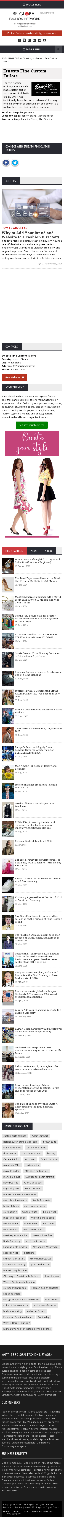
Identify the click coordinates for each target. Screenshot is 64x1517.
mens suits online (42, 1235)
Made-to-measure (12, 1462)
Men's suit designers (22, 1415)
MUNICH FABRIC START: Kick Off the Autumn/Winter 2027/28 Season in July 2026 (37, 693)
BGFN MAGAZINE (10, 58)
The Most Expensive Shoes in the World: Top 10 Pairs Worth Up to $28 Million (38, 580)
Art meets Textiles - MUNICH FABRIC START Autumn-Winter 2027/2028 (37, 636)
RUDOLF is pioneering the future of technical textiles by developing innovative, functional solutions (35, 825)
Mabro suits (31, 1223)
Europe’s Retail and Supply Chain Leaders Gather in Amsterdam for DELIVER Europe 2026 (34, 749)
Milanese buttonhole (36, 1171)
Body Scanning (11, 1241)
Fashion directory (43, 1367)
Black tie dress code (14, 1217)
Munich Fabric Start (14, 1258)
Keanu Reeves (33, 1188)
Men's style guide (22, 1367)
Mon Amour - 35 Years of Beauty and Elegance (36, 767)
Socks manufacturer (45, 1305)
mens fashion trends (15, 1200)
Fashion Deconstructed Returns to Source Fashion (38, 711)
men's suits (30, 1363)
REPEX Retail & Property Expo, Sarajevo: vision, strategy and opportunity (38, 1030)
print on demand (40, 1264)
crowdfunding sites (41, 1258)
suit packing (10, 1211)
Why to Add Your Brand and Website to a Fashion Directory (30, 234)
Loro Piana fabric (36, 1147)
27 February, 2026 (51, 263)
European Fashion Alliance (18, 1317)
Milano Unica (10, 1229)
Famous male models (15, 1246)
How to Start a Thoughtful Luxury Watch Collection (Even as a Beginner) (37, 561)
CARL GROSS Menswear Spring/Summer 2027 (38, 730)
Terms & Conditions (42, 1511)
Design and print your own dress (21, 1299)
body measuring (12, 1311)
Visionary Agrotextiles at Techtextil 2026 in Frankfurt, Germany (38, 899)
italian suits (32, 1165)
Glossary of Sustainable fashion (21, 1276)
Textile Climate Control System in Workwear (34, 805)
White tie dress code (42, 1217)
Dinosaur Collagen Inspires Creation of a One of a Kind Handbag (38, 673)
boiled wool (49, 1211)
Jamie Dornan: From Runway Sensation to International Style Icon (37, 655)
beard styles (52, 1276)
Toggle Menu (33, 4)
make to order (11, 1171)
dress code (9, 1153)
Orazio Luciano (49, 1159)
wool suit (30, 1159)
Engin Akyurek (11, 1188)
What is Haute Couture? (16, 1322)
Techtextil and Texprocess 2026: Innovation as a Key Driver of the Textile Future (38, 1050)
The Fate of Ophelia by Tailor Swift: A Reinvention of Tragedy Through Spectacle (36, 1106)
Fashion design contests (44, 1287)
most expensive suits (15, 1235)
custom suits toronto (14, 1135)
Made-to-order (32, 1462)
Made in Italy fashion (15, 1270)
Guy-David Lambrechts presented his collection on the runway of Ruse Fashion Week (38, 918)
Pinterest (29, 40)
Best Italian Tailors (33, 1229)
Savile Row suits (41, 1200)
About (16, 1511)
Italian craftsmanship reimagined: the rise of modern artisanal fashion (36, 1068)
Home (6, 1511)
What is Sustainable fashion (19, 1282)
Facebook (19, 40)
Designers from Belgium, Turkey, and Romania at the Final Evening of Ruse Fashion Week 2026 (36, 975)
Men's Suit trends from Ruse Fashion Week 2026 (36, 786)
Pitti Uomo (48, 1223)
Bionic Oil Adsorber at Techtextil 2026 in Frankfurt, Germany (38, 880)
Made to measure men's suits (19, 1194)
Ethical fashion (11, 1293)
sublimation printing (14, 1264)
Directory (28, 58)
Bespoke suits (9, 1490)
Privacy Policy (14, 1513)
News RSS (29, 1507)
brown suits (49, 1141)
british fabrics (11, 1206)
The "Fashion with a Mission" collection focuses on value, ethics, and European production (37, 937)
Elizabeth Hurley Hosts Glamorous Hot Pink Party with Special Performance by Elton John (38, 862)
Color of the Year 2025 (15, 1305)
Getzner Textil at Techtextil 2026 (33, 841)
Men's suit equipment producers (41, 1421)
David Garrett (10, 1182)
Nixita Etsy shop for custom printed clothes (27, 1328)
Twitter (24, 40)
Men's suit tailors (37, 1411)
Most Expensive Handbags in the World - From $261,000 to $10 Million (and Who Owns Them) (38, 599)
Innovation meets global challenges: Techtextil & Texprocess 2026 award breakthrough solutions (36, 994)
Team (25, 1511)
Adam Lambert (40, 1135)
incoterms (29, 1252)
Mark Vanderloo (12, 1147)
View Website (13, 377)
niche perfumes (36, 1311)
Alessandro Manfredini (45, 1246)
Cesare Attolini (11, 1159)
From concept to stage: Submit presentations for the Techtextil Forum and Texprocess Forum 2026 (37, 1087)
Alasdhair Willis (11, 1165)
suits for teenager (32, 1153)
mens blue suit (11, 1176)
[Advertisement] (32, 308)
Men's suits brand (36, 1241)
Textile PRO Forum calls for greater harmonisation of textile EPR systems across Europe (36, 618)
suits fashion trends (14, 1287)
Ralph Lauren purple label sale (20, 1141)
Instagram (39, 40)
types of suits (30, 1211)
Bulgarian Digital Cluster (48, 1507)
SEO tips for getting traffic (39, 1176)
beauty (51, 1153)
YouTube (44, 40)
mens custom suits (34, 1206)
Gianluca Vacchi (33, 1182)
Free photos (52, 1299)
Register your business (31, 424)
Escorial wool (10, 1252)
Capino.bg (43, 1317)
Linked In (34, 40)
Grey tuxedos (10, 1223)
